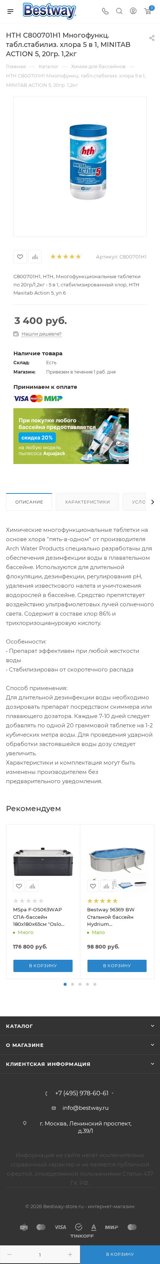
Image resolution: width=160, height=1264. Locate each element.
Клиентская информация (48, 1064)
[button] (65, 984)
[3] (65, 256)
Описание (29, 502)
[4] (71, 256)
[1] (52, 256)
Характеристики (87, 502)
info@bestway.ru (86, 1107)
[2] (59, 256)
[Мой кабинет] (133, 11)
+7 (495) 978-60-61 (82, 1093)
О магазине (25, 1045)
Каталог (19, 1026)
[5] (78, 256)
